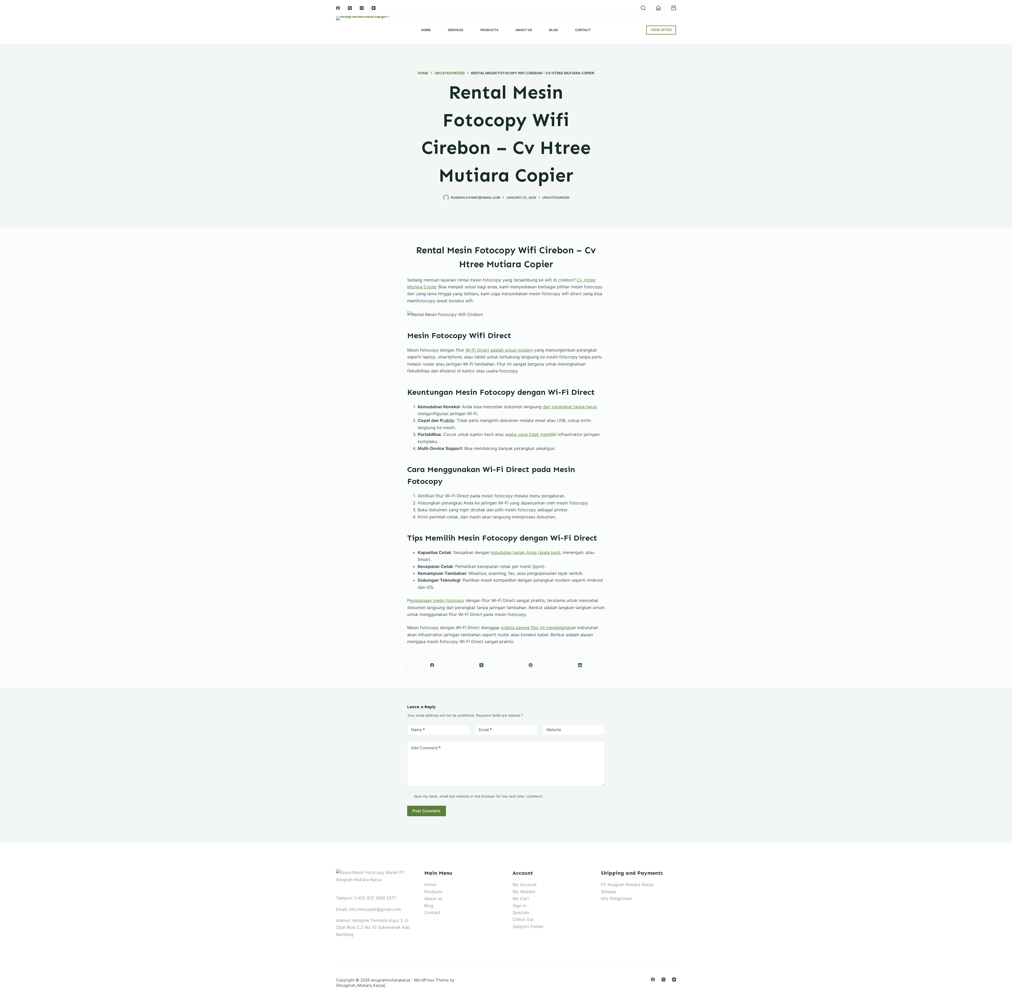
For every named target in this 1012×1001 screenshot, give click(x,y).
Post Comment (426, 810)
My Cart (521, 898)
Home (426, 30)
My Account (525, 884)
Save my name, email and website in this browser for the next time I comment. (478, 796)
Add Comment (426, 747)
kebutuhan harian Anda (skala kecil (525, 552)
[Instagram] (362, 8)
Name (418, 729)
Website (553, 729)
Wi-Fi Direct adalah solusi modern (499, 350)
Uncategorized (556, 198)
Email (485, 729)
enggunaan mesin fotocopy (437, 600)
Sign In (519, 905)
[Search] (643, 8)
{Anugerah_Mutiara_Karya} (360, 985)
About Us (523, 30)
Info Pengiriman (616, 898)
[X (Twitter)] (350, 8)
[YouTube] (374, 8)
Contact (583, 30)
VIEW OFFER (661, 30)
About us (433, 898)
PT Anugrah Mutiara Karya (627, 884)
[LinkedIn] (580, 665)
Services (455, 30)
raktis (448, 420)
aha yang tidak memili (531, 434)
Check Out (523, 919)
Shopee (608, 891)
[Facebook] (338, 8)
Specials (521, 912)
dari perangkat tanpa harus (570, 406)
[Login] (658, 8)
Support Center (528, 926)
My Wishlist (524, 891)
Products (489, 30)
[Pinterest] (531, 665)
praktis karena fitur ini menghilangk (536, 627)
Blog (553, 30)
